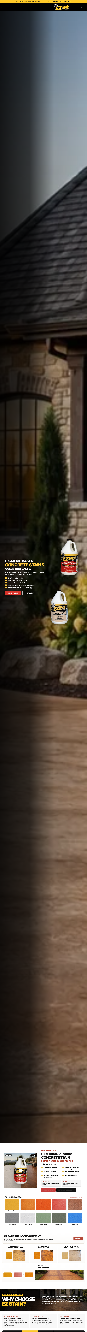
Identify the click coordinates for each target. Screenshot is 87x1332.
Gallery (30, 593)
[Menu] (2, 7)
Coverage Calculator (66, 1190)
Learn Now (78, 1238)
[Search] (40, 7)
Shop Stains (13, 593)
